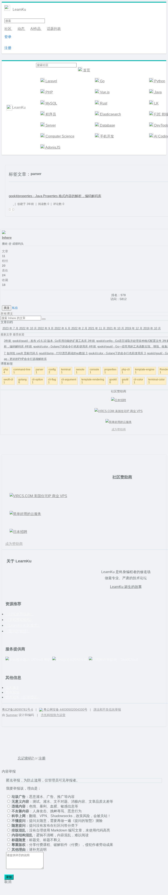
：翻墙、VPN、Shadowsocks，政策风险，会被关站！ (61, 816)
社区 (8, 29)
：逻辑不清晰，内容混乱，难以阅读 (50, 835)
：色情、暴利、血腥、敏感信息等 (45, 806)
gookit (113, 381)
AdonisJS (52, 147)
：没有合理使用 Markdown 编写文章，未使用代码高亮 (61, 830)
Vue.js (104, 92)
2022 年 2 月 (79, 328)
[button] (44, 319)
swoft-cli (8, 381)
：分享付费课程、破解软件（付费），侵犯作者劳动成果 (62, 845)
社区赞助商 (122, 477)
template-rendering (92, 381)
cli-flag (52, 381)
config (52, 371)
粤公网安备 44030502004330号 (65, 709)
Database (107, 125)
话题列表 (54, 29)
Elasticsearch (110, 114)
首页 (86, 70)
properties (110, 371)
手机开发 (106, 136)
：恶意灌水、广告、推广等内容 (43, 797)
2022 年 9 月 (46, 328)
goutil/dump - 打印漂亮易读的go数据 (61, 353)
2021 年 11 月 (97, 328)
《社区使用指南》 (19, 614)
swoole (80, 371)
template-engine (144, 371)
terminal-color (156, 381)
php (6, 371)
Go (102, 81)
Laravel (51, 81)
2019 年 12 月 (134, 328)
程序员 (50, 114)
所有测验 (12, 692)
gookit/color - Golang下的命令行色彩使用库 (57, 346)
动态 (21, 29)
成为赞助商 (14, 544)
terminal (66, 371)
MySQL (51, 103)
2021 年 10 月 (116, 328)
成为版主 (12, 687)
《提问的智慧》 (17, 631)
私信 (15, 307)
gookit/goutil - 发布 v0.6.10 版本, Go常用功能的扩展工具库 (46, 340)
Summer (12, 715)
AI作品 (36, 29)
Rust (103, 103)
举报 (9, 877)
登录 (7, 37)
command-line (21, 371)
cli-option (37, 381)
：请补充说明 (29, 849)
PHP (49, 92)
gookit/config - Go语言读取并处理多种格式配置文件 (125, 340)
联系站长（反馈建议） (22, 697)
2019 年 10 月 (152, 328)
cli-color (138, 381)
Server (50, 125)
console (94, 371)
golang (22, 381)
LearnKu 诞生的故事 (126, 587)
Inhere (7, 237)
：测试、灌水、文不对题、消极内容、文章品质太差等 (62, 801)
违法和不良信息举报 (107, 709)
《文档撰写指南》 (19, 620)
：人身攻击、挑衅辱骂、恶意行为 (47, 811)
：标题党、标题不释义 (36, 840)
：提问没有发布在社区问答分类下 (45, 825)
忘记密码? (26, 758)
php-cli (126, 371)
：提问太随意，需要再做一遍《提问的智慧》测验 (57, 821)
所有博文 (7, 313)
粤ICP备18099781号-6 (17, 709)
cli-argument (68, 381)
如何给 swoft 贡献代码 (20, 353)
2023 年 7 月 (10, 328)
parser (39, 371)
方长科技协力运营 (53, 715)
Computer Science (59, 136)
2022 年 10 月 (28, 328)
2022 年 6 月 (62, 328)
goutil (125, 381)
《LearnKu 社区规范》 (23, 625)
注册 (7, 48)
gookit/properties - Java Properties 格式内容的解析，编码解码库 (55, 196)
